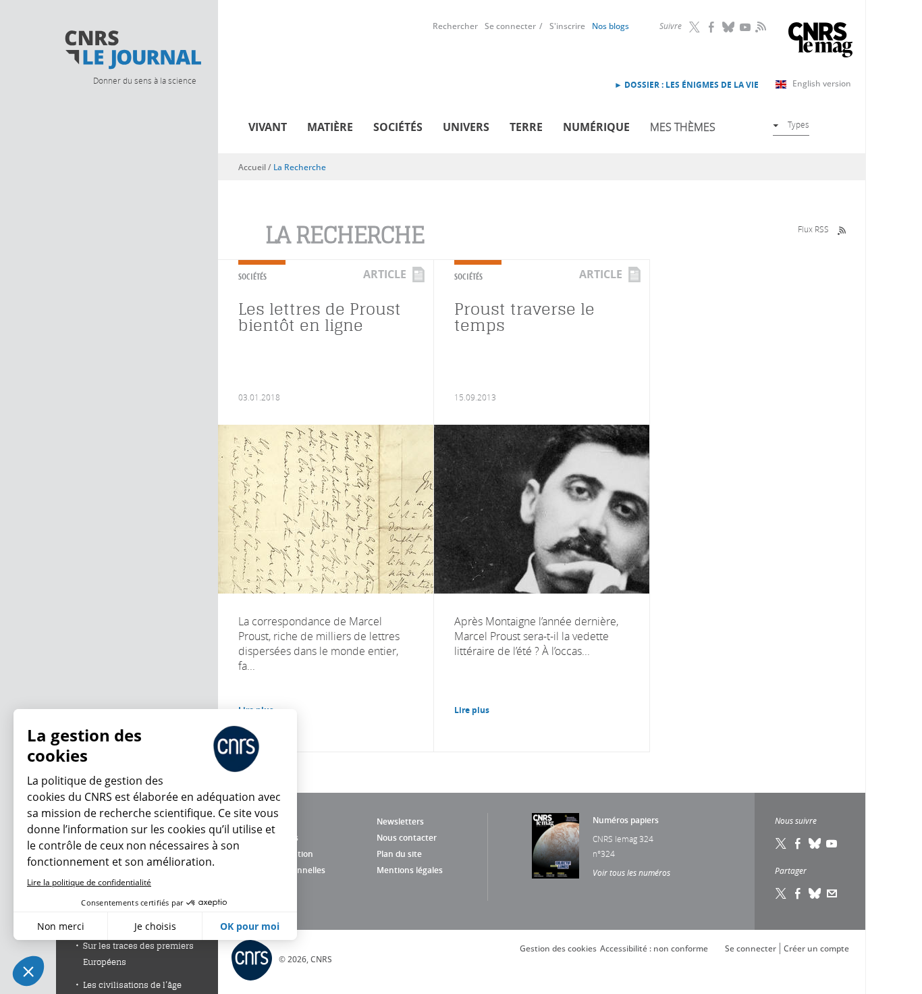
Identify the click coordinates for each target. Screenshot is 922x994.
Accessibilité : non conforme (654, 948)
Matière (330, 127)
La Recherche (299, 167)
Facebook (712, 27)
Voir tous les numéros (631, 872)
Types (798, 124)
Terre (526, 127)
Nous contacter (407, 837)
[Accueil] (132, 50)
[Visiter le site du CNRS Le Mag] (820, 41)
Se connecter (510, 26)
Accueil (252, 167)
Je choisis (155, 926)
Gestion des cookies (558, 948)
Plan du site (399, 854)
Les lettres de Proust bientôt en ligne (319, 317)
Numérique (596, 127)
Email (832, 893)
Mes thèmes (682, 127)
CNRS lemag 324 (623, 838)
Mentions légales (410, 870)
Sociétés (398, 127)
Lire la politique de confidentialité (89, 882)
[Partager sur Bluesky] (815, 893)
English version (821, 83)
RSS (759, 26)
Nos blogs (610, 26)
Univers (466, 127)
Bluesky (729, 27)
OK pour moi (249, 926)
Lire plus (471, 710)
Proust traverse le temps (524, 317)
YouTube (746, 27)
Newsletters (400, 821)
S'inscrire (567, 26)
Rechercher (455, 26)
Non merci (60, 926)
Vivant (267, 127)
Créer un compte (816, 948)
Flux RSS (813, 229)
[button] (28, 971)
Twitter (695, 27)
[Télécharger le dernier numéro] (555, 846)
